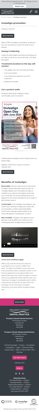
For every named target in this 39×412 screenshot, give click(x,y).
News (9, 17)
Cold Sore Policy (28, 347)
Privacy (21, 345)
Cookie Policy (9, 350)
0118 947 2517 (6, 167)
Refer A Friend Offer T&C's (25, 350)
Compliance (10, 347)
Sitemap (19, 352)
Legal (18, 347)
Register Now (7, 36)
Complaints (30, 345)
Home (3, 17)
